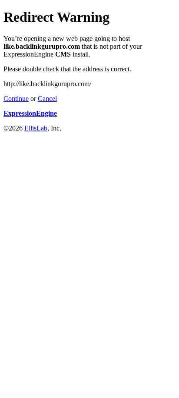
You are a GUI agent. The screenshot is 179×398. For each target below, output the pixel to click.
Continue (16, 98)
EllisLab (35, 128)
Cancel (47, 98)
